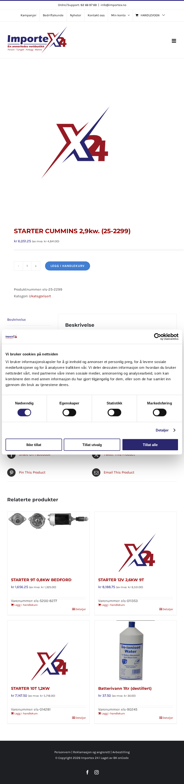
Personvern (62, 752)
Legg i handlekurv (68, 266)
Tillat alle (150, 444)
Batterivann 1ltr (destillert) (125, 688)
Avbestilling (121, 752)
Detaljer (162, 430)
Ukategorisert (40, 296)
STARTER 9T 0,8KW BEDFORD (41, 580)
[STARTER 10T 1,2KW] (48, 650)
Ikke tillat (33, 444)
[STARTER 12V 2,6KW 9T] (136, 542)
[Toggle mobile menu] (174, 40)
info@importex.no (113, 5)
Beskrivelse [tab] (16, 319)
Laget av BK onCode (115, 758)
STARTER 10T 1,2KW (30, 688)
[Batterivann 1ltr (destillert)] (136, 650)
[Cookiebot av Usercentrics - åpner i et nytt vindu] (157, 336)
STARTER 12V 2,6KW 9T (121, 580)
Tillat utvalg (92, 444)
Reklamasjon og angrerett (91, 752)
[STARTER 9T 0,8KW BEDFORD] (48, 542)
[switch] (69, 412)
